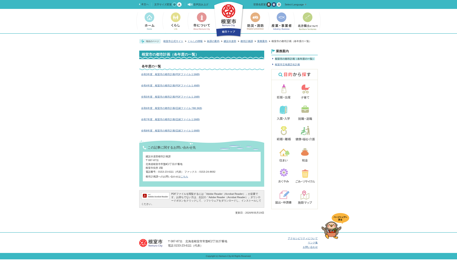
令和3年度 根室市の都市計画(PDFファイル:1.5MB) (170, 74)
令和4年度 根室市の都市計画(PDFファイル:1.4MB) (170, 85)
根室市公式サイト (173, 41)
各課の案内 (213, 41)
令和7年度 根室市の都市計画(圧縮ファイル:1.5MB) (170, 119)
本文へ (145, 4)
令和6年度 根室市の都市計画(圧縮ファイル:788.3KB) (171, 108)
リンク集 (313, 242)
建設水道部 (230, 41)
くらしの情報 (195, 41)
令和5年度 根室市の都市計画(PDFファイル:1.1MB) (170, 96)
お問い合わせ (310, 247)
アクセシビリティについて (303, 238)
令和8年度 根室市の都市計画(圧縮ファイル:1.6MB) (170, 130)
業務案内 (262, 41)
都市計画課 (246, 41)
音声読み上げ (200, 4)
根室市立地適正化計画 (287, 64)
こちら (184, 176)
